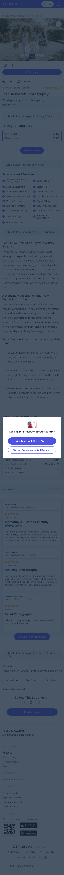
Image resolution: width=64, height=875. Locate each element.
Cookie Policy (13, 852)
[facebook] (24, 702)
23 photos (25, 81)
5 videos (9, 81)
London (26, 87)
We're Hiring (9, 757)
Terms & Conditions (48, 852)
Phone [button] (53, 680)
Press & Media (10, 761)
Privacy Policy (29, 852)
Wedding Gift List (12, 806)
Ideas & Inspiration (12, 801)
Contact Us (8, 766)
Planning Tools (10, 792)
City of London (13, 87)
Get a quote (34, 72)
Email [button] (34, 680)
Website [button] (14, 680)
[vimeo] (38, 702)
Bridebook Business (13, 779)
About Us (8, 752)
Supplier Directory (12, 797)
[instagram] (31, 702)
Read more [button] (8, 104)
